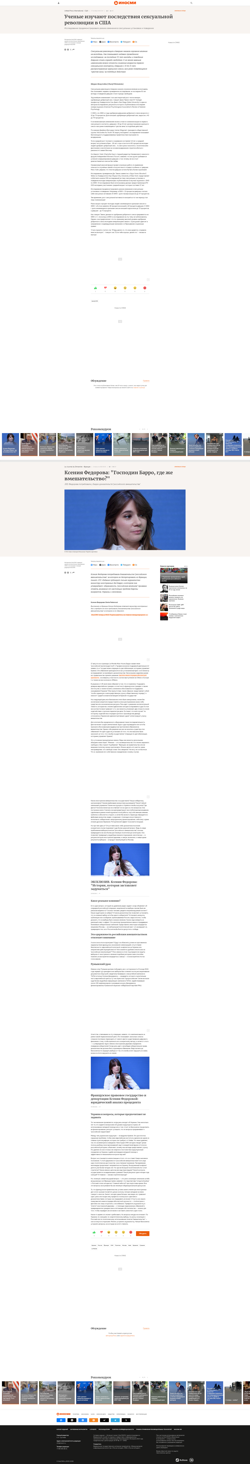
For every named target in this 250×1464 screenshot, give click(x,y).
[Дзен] (102, 42)
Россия (100, 1245)
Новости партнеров (174, 566)
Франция (87, 467)
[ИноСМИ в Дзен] (71, 1420)
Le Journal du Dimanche (73, 467)
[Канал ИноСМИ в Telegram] (115, 1420)
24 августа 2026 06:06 (99, 466)
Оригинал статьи (180, 11)
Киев (129, 1245)
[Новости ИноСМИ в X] (126, 1420)
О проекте (93, 1429)
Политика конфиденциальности (123, 1429)
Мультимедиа (121, 1414)
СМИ (112, 1245)
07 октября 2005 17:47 (97, 10)
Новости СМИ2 (120, 308)
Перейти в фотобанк (91, 552)
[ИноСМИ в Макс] (61, 1420)
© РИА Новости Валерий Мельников (74, 552)
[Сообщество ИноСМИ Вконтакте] (82, 1420)
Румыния (142, 1245)
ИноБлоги (131, 1414)
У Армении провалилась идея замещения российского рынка (173, 579)
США (86, 11)
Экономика (85, 1414)
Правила (146, 381)
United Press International (73, 11)
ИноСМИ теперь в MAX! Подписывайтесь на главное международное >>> (119, 615)
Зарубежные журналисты (78, 1429)
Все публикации (141, 1414)
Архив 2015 (95, 301)
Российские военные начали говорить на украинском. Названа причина (176, 598)
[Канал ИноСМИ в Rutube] (104, 1420)
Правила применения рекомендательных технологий (154, 1429)
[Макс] (94, 42)
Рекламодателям (104, 1429)
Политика (118, 1245)
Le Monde (94, 1248)
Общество (111, 1414)
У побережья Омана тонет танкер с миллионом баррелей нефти (178, 615)
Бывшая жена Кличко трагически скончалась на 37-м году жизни (178, 587)
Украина (94, 1245)
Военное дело (101, 1414)
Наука (93, 1414)
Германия (135, 1245)
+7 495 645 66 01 (62, 1449)
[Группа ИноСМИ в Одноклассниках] (93, 1420)
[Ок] (135, 42)
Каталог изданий (62, 1429)
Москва (124, 1245)
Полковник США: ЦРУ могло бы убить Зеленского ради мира (177, 606)
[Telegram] (126, 42)
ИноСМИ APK (178, 1429)
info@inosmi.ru (61, 1443)
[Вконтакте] (113, 42)
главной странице (139, 387)
